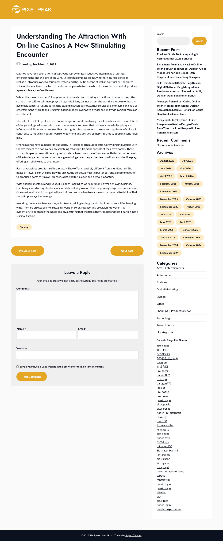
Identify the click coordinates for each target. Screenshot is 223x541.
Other (160, 303)
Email (82, 328)
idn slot (161, 492)
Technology (163, 318)
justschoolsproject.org (170, 471)
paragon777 (164, 383)
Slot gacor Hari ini (167, 450)
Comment (23, 288)
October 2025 (193, 199)
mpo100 (162, 421)
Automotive (164, 275)
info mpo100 (164, 446)
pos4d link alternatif (169, 412)
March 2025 (167, 229)
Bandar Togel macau (169, 509)
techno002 (163, 375)
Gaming (24, 227)
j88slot (161, 387)
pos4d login (164, 400)
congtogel (163, 467)
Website (21, 348)
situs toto (162, 500)
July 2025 (165, 214)
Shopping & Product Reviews (174, 310)
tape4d (161, 475)
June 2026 (165, 168)
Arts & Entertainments (170, 267)
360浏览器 (163, 354)
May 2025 (165, 222)
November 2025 (169, 199)
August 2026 (167, 160)
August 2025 (193, 206)
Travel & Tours (165, 325)
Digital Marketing (167, 289)
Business (162, 282)
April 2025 (185, 222)
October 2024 (193, 245)
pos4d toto (163, 437)
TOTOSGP (163, 349)
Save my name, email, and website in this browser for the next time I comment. (62, 366)
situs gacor (163, 458)
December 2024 (192, 237)
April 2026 (166, 176)
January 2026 (192, 183)
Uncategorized (165, 332)
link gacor (162, 370)
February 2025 (190, 229)
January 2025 (167, 237)
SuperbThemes (133, 535)
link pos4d (163, 391)
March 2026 (187, 176)
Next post (127, 250)
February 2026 (168, 183)
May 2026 (185, 168)
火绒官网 (162, 366)
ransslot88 (163, 479)
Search (160, 33)
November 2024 (169, 245)
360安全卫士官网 (167, 358)
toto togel (76, 148)
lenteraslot (163, 454)
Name (21, 328)
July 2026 (187, 160)
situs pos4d (164, 404)
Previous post (27, 250)
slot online (163, 345)
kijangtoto (163, 429)
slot (159, 496)
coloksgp (162, 416)
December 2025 (169, 191)
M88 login (163, 442)
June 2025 (184, 214)
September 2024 (169, 252)
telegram (162, 362)
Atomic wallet (165, 425)
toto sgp (162, 379)
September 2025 (169, 206)
